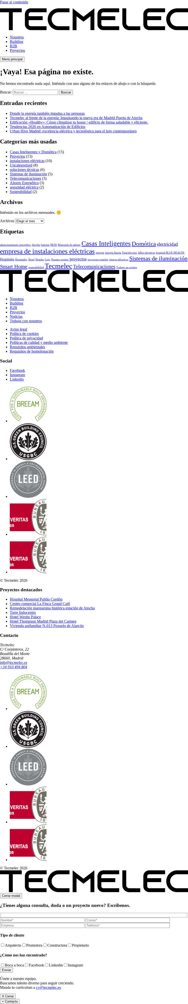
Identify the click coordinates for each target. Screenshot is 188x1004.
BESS (53, 245)
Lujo (47, 259)
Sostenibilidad (21, 192)
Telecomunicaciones (25, 178)
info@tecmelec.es (13, 662)
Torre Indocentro (23, 612)
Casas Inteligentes (106, 243)
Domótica (144, 243)
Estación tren (129, 252)
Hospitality (21, 259)
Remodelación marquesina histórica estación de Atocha (52, 608)
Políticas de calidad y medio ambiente (39, 342)
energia (100, 252)
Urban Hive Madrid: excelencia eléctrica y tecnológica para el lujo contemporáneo (73, 131)
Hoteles (39, 259)
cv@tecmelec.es (48, 987)
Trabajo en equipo (126, 267)
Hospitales (7, 259)
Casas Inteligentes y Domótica (33, 152)
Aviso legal (18, 329)
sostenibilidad (36, 267)
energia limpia (113, 252)
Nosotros (17, 37)
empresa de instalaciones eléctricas (47, 251)
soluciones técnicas (24, 169)
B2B (13, 46)
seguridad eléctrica (24, 187)
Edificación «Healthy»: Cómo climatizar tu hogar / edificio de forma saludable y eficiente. (79, 122)
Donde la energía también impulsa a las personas (47, 113)
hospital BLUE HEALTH (170, 252)
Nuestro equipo (60, 259)
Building (16, 41)
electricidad (167, 244)
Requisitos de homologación (32, 351)
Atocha (36, 245)
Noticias (16, 316)
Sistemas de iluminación (28, 174)
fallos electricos (146, 252)
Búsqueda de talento (69, 245)
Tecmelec (58, 266)
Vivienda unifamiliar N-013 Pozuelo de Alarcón (47, 626)
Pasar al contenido (14, 2)
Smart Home (13, 266)
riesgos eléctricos (118, 259)
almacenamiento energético (15, 245)
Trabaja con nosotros (26, 321)
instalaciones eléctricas (27, 161)
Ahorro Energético (24, 183)
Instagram (17, 375)
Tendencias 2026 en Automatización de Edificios (47, 127)
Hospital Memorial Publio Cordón (36, 599)
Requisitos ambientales (27, 347)
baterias (45, 245)
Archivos (7, 221)
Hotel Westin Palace (25, 617)
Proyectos (17, 50)
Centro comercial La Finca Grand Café (40, 604)
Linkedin (17, 379)
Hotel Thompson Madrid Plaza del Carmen (43, 621)
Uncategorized (21, 165)
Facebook (17, 370)
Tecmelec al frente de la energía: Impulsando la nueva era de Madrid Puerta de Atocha (76, 118)
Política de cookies (24, 334)
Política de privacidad (26, 338)
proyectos (78, 259)
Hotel (31, 259)
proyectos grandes (98, 259)
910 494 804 (13, 667)
